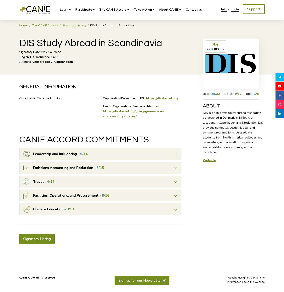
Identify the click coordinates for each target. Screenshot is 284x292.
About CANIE (169, 10)
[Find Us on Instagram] (279, 104)
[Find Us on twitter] (279, 77)
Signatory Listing (74, 25)
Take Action (143, 10)
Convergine (258, 277)
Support (253, 9)
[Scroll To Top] (279, 286)
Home (23, 25)
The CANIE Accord (113, 10)
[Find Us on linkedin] (279, 113)
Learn (64, 10)
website (260, 282)
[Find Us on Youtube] (279, 86)
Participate (83, 10)
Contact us (194, 10)
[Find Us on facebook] (279, 95)
